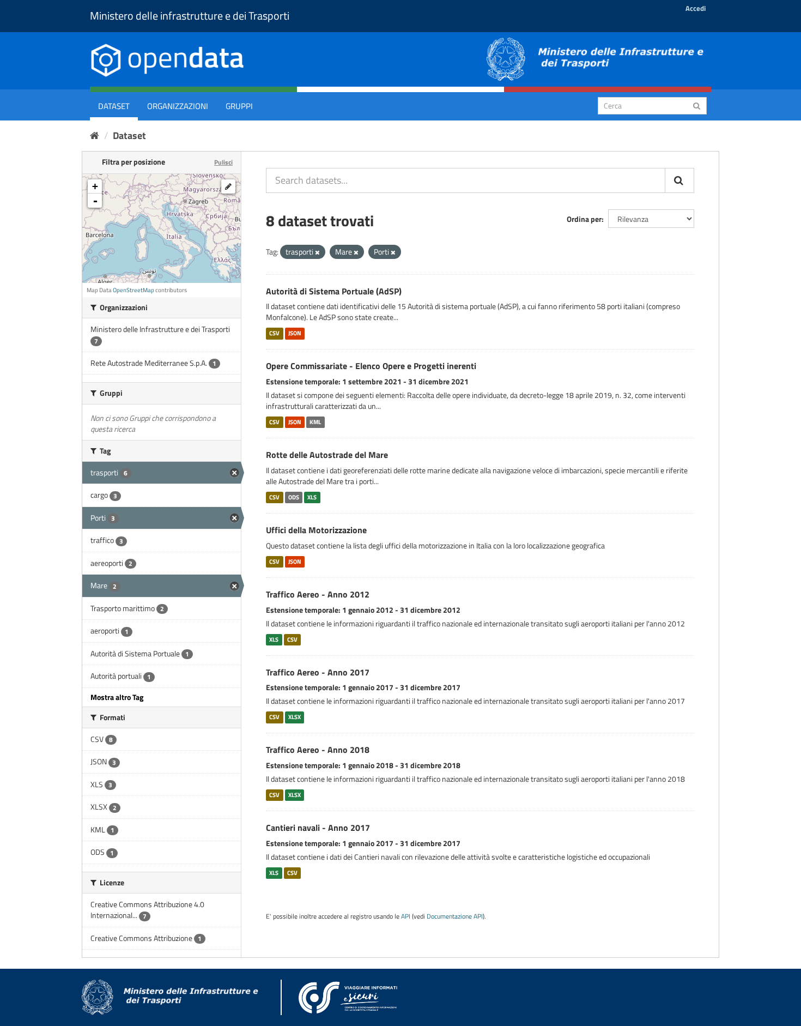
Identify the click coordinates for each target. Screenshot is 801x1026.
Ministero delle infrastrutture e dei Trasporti (189, 15)
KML (315, 422)
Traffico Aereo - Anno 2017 (317, 672)
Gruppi (239, 106)
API (405, 916)
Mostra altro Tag (116, 697)
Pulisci (223, 162)
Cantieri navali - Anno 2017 (318, 827)
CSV (274, 333)
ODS (293, 497)
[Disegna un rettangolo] (228, 186)
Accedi (695, 8)
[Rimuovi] (317, 252)
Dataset (114, 106)
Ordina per (584, 219)
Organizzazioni (177, 106)
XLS (312, 497)
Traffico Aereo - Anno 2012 (317, 594)
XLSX (294, 717)
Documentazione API (455, 916)
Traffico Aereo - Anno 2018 (317, 749)
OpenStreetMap (133, 290)
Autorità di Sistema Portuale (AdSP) (334, 291)
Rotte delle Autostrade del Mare (327, 454)
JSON (294, 333)
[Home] (94, 135)
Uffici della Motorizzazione (316, 529)
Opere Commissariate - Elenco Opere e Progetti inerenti (371, 365)
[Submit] (696, 105)
